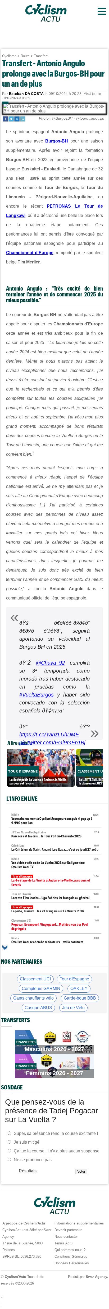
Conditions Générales (70, 1256)
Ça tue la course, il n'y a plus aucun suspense (56, 1151)
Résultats (28, 1171)
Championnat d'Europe (29, 252)
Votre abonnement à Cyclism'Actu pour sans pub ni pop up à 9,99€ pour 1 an (55, 819)
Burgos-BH (56, 141)
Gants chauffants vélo (33, 998)
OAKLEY (79, 988)
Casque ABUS (38, 1007)
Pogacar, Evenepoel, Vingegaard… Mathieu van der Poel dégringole (55, 925)
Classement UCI (35, 979)
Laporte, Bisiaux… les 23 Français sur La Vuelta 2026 (55, 909)
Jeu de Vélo (73, 1007)
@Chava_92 (50, 663)
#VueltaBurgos (36, 695)
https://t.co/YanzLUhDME (49, 734)
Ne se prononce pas (33, 1159)
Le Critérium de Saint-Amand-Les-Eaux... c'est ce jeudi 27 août (55, 847)
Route (25, 56)
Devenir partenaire (68, 1230)
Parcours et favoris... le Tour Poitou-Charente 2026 (55, 834)
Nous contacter (66, 1237)
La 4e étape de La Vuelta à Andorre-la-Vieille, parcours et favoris (55, 881)
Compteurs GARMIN (41, 988)
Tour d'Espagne (74, 979)
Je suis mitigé (26, 1142)
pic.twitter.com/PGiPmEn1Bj (52, 742)
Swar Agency (96, 1277)
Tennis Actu (63, 1243)
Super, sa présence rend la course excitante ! (56, 1133)
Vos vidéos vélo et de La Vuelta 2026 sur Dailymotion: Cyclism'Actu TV (55, 863)
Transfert (41, 56)
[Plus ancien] (5, 947)
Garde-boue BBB (80, 998)
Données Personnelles (71, 1263)
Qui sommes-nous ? (69, 1250)
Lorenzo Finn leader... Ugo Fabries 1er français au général (55, 896)
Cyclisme (9, 56)
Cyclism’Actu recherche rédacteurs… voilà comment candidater (55, 942)
